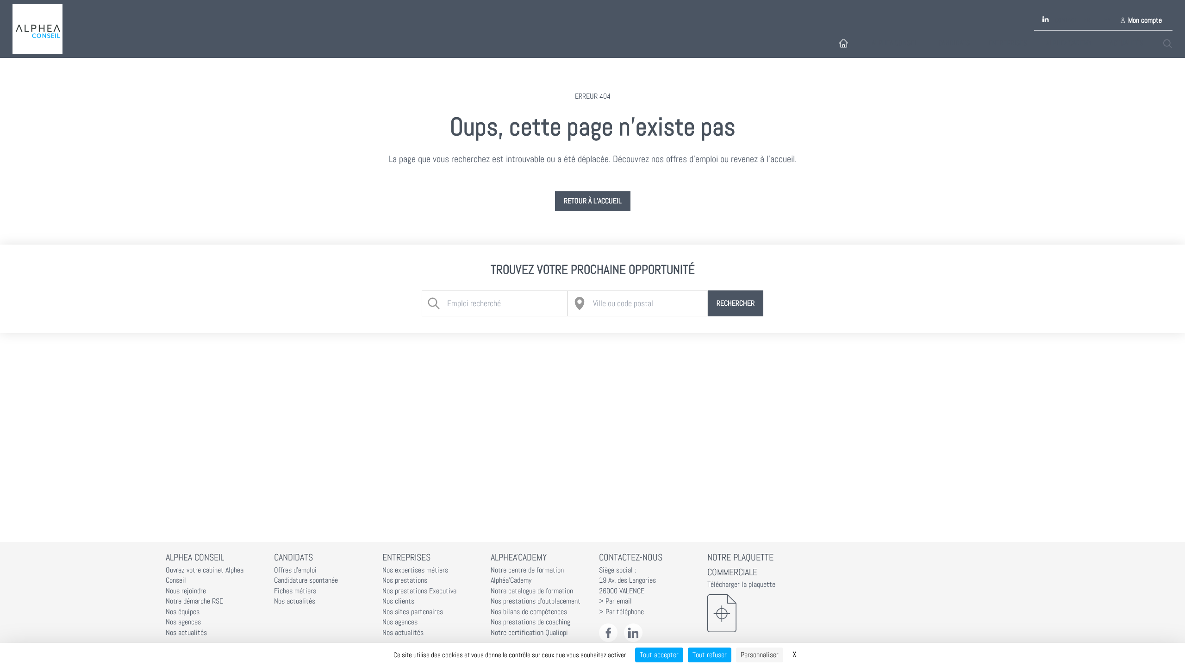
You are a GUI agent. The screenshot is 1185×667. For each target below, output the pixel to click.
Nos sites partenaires (412, 612)
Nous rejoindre (186, 591)
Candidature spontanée (306, 580)
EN (1107, 20)
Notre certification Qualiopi (529, 632)
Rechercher (736, 303)
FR (1087, 20)
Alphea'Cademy (1068, 43)
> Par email (615, 601)
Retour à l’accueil (593, 201)
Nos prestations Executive (419, 591)
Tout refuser (709, 655)
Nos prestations (404, 580)
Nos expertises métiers (415, 570)
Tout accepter (659, 655)
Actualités (1126, 43)
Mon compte (1145, 20)
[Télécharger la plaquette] (755, 613)
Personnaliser (760, 655)
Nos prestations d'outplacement (535, 601)
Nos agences (183, 622)
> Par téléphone (621, 612)
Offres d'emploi (295, 570)
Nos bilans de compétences (529, 612)
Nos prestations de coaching (530, 622)
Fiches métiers (295, 591)
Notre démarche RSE (194, 601)
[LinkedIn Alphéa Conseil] (633, 632)
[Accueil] (37, 29)
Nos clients (398, 601)
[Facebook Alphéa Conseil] (608, 632)
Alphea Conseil (895, 43)
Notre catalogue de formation (532, 591)
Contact (1066, 20)
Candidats (954, 43)
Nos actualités (186, 632)
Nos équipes (183, 612)
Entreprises (1007, 43)
